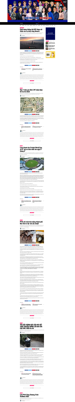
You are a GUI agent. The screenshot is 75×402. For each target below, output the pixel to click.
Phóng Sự (28, 25)
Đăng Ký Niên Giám (47, 25)
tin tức (25, 25)
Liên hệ (52, 25)
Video (50, 25)
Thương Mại (31, 25)
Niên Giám (44, 25)
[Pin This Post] (33, 65)
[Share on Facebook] (26, 65)
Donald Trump (34, 25)
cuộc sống (39, 25)
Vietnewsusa (23, 35)
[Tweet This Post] (30, 65)
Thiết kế (41, 25)
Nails (36, 25)
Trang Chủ (23, 25)
